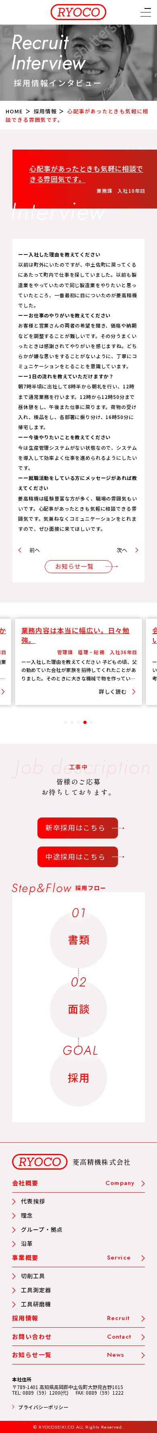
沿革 (27, 1243)
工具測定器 (36, 1290)
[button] (145, 13)
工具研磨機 (36, 1304)
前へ (34, 550)
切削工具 (33, 1276)
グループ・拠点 (42, 1229)
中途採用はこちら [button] (75, 856)
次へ (122, 550)
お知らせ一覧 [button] (74, 566)
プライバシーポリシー (43, 1407)
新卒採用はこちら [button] (75, 827)
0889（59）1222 (105, 1392)
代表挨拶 (33, 1201)
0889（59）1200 (41, 1392)
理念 (27, 1215)
